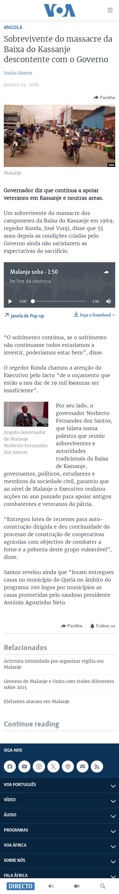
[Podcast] (68, 767)
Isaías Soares (18, 73)
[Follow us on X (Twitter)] (53, 767)
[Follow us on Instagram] (39, 767)
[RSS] (97, 767)
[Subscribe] (82, 767)
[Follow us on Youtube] (24, 767)
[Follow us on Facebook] (10, 767)
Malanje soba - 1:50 (34, 272)
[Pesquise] (102, 886)
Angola (13, 27)
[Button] (104, 97)
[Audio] (51, 886)
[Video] (76, 886)
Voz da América (34, 281)
